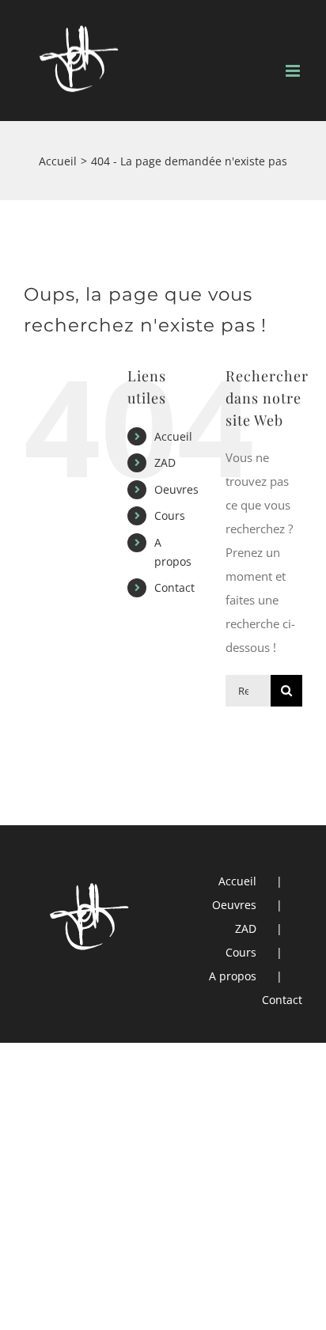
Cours (169, 515)
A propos (232, 975)
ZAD (165, 462)
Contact (174, 587)
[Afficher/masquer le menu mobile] (294, 71)
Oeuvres (176, 489)
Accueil (173, 436)
